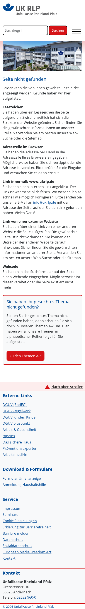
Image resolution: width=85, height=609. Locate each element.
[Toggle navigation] (76, 31)
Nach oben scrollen (67, 386)
